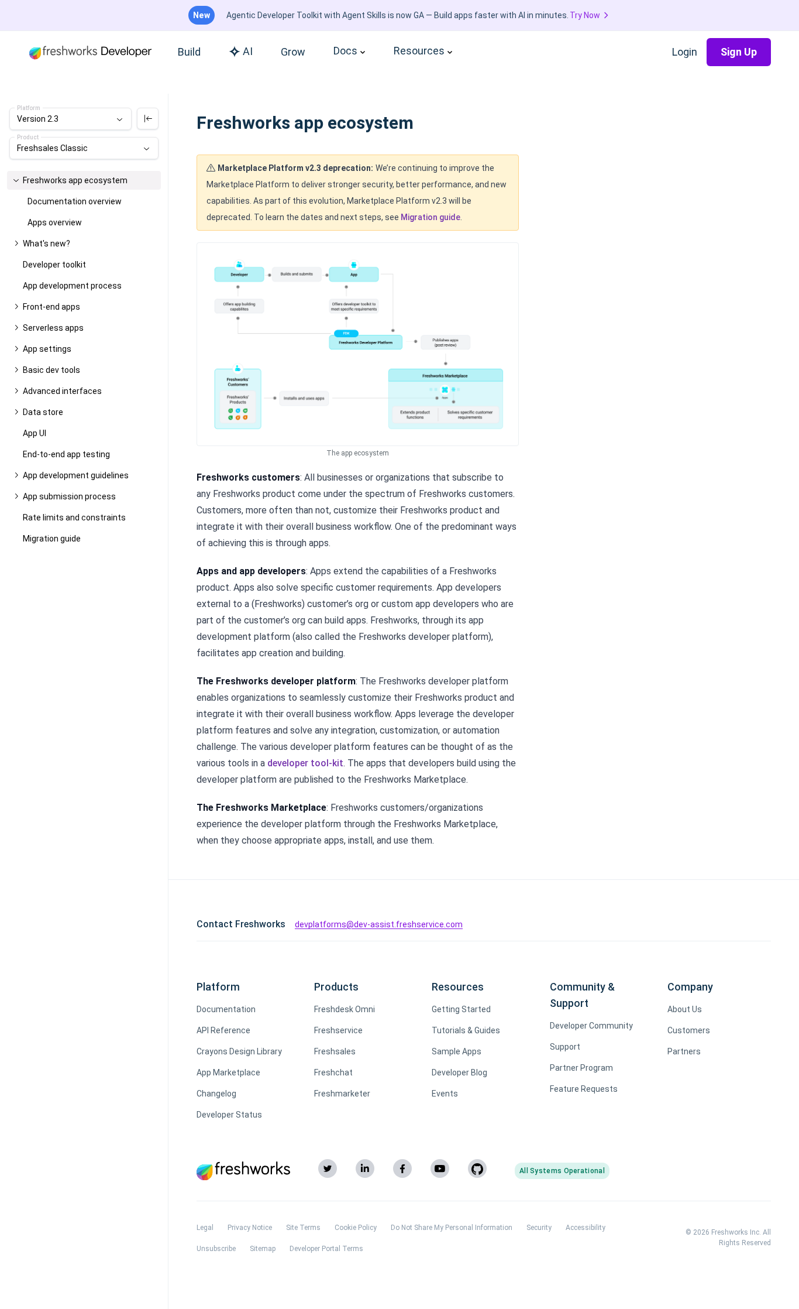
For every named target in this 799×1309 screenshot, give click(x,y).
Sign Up (739, 52)
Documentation (226, 1009)
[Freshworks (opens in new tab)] (243, 1170)
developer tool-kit (305, 763)
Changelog (216, 1093)
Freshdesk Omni (344, 1009)
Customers (688, 1030)
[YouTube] (440, 1168)
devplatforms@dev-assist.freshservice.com (379, 924)
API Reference (223, 1030)
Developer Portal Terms (326, 1249)
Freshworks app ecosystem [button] (75, 180)
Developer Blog (459, 1072)
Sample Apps (456, 1051)
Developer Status (229, 1114)
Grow (293, 52)
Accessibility (585, 1228)
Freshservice (338, 1030)
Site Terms (303, 1228)
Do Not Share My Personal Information (451, 1228)
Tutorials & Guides (466, 1030)
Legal (205, 1228)
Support (565, 1046)
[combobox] (70, 119)
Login (684, 52)
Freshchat (333, 1072)
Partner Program (581, 1067)
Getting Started (461, 1009)
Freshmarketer (342, 1093)
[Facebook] (402, 1168)
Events (445, 1093)
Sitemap (262, 1249)
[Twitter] (327, 1168)
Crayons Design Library (239, 1051)
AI (248, 51)
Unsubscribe (216, 1249)
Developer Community (591, 1025)
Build (189, 52)
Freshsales (335, 1051)
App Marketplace (228, 1072)
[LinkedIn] (365, 1168)
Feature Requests (584, 1089)
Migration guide (430, 217)
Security (539, 1228)
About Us (684, 1009)
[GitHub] (477, 1168)
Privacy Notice (250, 1228)
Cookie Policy (356, 1228)
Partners (684, 1051)
